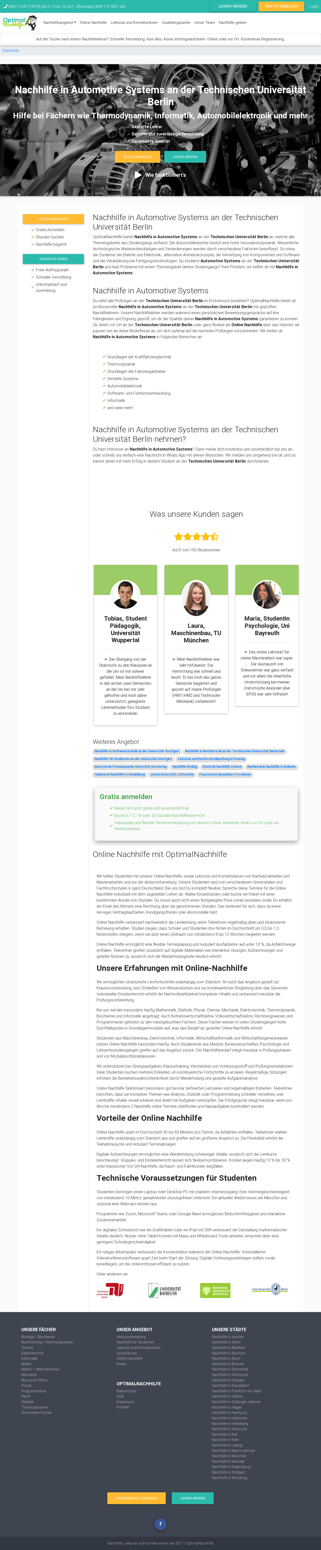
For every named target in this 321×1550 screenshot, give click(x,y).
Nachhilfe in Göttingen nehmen (236, 1402)
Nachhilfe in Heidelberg (230, 1423)
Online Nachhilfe (93, 22)
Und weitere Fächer (36, 1412)
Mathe (26, 1364)
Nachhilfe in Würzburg (229, 1478)
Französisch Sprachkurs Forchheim (225, 774)
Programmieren (33, 1391)
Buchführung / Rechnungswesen (47, 1342)
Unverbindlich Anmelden (136, 1498)
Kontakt (123, 1407)
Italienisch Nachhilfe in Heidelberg (120, 774)
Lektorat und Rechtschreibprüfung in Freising (211, 759)
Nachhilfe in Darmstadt (230, 1369)
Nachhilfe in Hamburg (229, 1412)
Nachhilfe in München (229, 1456)
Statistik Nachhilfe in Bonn (222, 766)
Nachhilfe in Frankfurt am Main (236, 1391)
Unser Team (204, 22)
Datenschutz (126, 1391)
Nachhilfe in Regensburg (231, 1467)
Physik (26, 1385)
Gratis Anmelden (281, 6)
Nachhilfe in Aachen (228, 1337)
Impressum (125, 1402)
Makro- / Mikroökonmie (40, 1369)
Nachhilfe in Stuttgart (228, 1472)
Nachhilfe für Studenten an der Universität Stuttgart (133, 759)
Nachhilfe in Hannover (229, 1418)
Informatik (29, 1358)
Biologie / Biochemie (37, 1337)
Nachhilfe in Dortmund (230, 1374)
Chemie (27, 1347)
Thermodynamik (34, 1407)
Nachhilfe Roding (185, 766)
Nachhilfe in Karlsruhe (229, 1429)
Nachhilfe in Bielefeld (228, 1347)
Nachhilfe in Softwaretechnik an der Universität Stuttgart (137, 751)
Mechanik (29, 1374)
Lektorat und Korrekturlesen (134, 22)
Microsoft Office (34, 1380)
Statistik (27, 1402)
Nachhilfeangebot (58, 22)
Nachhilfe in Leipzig (227, 1445)
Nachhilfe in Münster (228, 1461)
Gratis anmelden (53, 219)
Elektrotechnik (32, 1353)
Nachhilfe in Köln (225, 1439)
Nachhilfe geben (233, 22)
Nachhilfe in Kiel (224, 1434)
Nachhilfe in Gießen (227, 1396)
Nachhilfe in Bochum (229, 1353)
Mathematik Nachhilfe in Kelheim (271, 766)
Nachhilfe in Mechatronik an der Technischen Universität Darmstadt (235, 751)
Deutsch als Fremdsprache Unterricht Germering (131, 766)
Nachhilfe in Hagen (227, 1407)
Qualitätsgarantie (176, 22)
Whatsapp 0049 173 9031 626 (101, 6)
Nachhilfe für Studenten (135, 1342)
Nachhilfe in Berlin (226, 1342)
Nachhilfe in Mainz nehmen (233, 1450)
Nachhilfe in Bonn (226, 1358)
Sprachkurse (127, 1353)
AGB (120, 1396)
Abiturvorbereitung (131, 1337)
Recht (25, 1396)
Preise (121, 1364)
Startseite (10, 50)
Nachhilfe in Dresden (228, 1380)
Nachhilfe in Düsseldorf (230, 1385)
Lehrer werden (233, 6)
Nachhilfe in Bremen (228, 1364)
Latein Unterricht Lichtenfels (172, 774)
